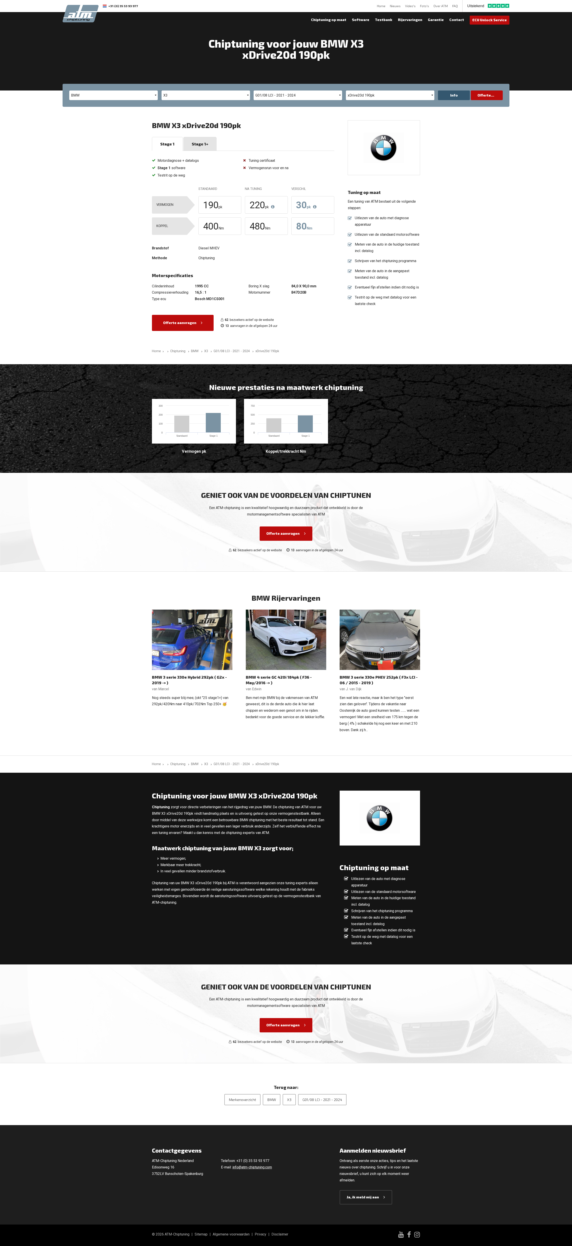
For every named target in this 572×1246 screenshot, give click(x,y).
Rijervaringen (410, 19)
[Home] (167, 351)
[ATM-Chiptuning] (81, 13)
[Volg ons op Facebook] (409, 1235)
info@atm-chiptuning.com (252, 1167)
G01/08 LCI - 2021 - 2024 (322, 1099)
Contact (456, 19)
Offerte (484, 95)
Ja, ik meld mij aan (363, 1197)
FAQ (455, 6)
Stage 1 (167, 143)
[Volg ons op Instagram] (417, 1235)
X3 (289, 1099)
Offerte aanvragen (179, 322)
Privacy (260, 1234)
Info (454, 95)
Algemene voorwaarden (231, 1234)
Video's (410, 6)
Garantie (436, 19)
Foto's (424, 6)
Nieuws (395, 6)
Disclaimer (279, 1234)
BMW (271, 1099)
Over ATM (440, 6)
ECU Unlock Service (489, 20)
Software (360, 19)
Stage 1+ (200, 143)
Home (381, 6)
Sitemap (201, 1234)
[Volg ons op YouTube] (401, 1235)
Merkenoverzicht (242, 1099)
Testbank (383, 19)
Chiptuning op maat (328, 19)
